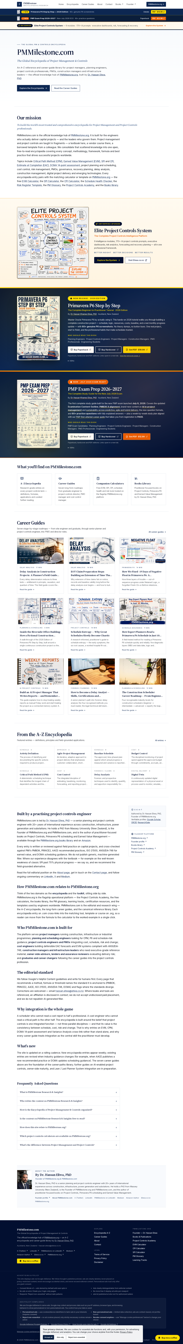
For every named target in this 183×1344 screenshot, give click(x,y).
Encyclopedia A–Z (102, 1233)
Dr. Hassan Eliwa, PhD (58, 820)
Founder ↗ (131, 4)
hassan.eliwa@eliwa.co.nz (69, 991)
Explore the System (107, 260)
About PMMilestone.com (62, 1198)
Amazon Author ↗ (24, 1255)
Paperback (144, 18)
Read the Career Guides (65, 88)
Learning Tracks (140, 1260)
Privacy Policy (100, 1258)
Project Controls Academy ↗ (143, 848)
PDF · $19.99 (157, 12)
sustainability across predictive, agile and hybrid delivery (112, 410)
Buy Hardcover (109, 350)
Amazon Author (132, 1198)
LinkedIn (48, 876)
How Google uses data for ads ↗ (85, 1324)
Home (61, 4)
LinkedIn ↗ (34, 1251)
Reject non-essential (76, 1337)
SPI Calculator (51, 181)
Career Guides (88, 4)
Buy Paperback (81, 350)
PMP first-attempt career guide (90, 417)
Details (146, 12)
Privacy (155, 1340)
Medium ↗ (70, 1251)
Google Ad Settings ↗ (109, 1324)
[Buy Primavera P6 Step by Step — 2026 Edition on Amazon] (38, 328)
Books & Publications (142, 1237)
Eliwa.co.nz (145, 1198)
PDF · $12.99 (157, 18)
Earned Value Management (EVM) (82, 161)
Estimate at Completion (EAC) (33, 165)
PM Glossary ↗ (137, 852)
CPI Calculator (71, 181)
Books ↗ (119, 4)
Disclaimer (98, 1262)
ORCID (134, 822)
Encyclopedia (73, 4)
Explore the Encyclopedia (32, 88)
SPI (103, 161)
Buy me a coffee (30, 1261)
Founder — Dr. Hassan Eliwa (145, 1233)
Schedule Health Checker (98, 181)
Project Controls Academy (80, 185)
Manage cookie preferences (28, 1332)
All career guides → (157, 532)
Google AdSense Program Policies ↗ (34, 1324)
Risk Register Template (29, 185)
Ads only (60, 1337)
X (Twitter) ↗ (22, 1251)
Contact (109, 4)
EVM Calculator (30, 181)
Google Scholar (153, 819)
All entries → (160, 740)
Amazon (86, 840)
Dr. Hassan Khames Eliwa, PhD (84, 314)
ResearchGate (144, 822)
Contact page (99, 872)
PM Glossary (54, 185)
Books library (111, 185)
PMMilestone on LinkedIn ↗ (52, 1251)
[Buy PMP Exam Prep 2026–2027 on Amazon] (38, 414)
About (99, 4)
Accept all (48, 1337)
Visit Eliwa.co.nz (136, 260)
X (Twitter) (78, 1198)
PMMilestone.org (69, 74)
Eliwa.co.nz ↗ (40, 1255)
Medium (65, 876)
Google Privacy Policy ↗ (60, 1324)
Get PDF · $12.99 (137, 436)
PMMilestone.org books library (57, 840)
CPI (112, 161)
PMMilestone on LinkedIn (104, 1198)
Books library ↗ (138, 845)
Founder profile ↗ (139, 842)
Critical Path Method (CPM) (47, 161)
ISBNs (72, 361)
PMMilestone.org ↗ (139, 838)
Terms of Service (101, 1254)
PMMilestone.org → (156, 4)
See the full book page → (130, 356)
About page (63, 872)
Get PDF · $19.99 (137, 350)
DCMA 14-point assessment (65, 165)
